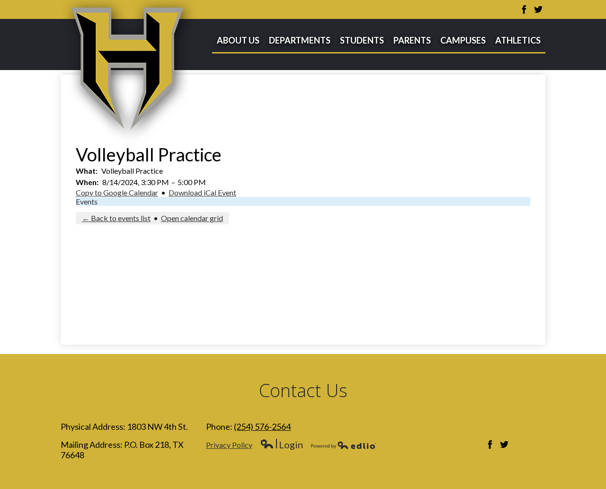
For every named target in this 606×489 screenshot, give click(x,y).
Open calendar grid (192, 217)
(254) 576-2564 (262, 426)
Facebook (524, 9)
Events (87, 201)
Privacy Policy (229, 444)
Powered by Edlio (344, 445)
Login (281, 445)
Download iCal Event (202, 192)
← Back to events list (116, 217)
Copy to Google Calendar (117, 192)
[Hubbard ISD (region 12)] (129, 72)
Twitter (538, 9)
